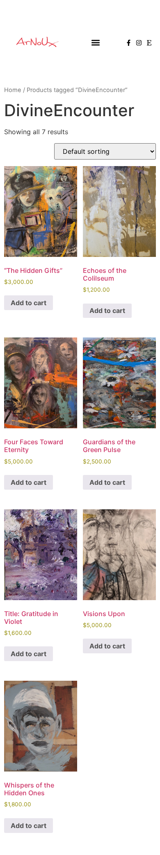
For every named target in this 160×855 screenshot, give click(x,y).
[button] (95, 43)
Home (12, 90)
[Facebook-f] (129, 43)
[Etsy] (149, 43)
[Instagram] (139, 43)
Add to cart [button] (28, 303)
